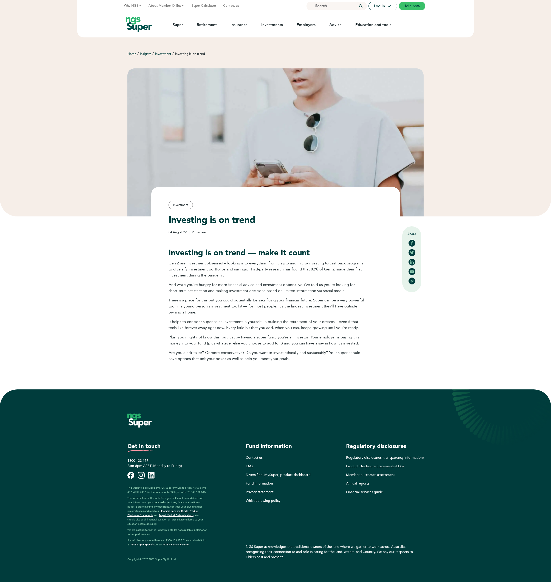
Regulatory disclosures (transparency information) (385, 457)
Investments (272, 25)
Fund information (259, 483)
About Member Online (165, 5)
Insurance (239, 25)
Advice (335, 25)
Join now (412, 6)
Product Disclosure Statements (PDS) (375, 466)
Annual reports (357, 483)
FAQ (249, 466)
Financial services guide (364, 492)
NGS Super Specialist (143, 544)
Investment (163, 54)
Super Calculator (204, 5)
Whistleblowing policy (263, 500)
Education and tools (373, 25)
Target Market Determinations (176, 515)
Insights (145, 54)
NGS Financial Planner (176, 544)
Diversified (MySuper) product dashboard (278, 474)
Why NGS (131, 5)
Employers (306, 25)
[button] (360, 6)
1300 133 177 (138, 460)
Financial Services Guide (174, 511)
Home (131, 54)
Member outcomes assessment (370, 474)
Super (178, 25)
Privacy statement (260, 492)
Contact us (231, 5)
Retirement (207, 25)
